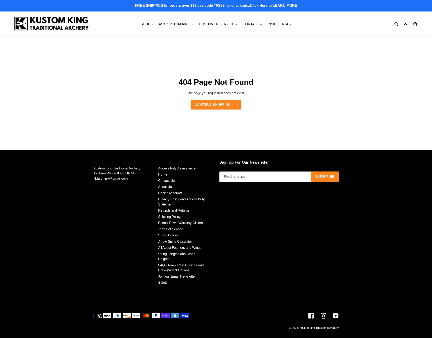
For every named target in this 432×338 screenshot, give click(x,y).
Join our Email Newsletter (177, 276)
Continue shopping (212, 104)
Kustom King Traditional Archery (319, 327)
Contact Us (166, 181)
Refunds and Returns (173, 210)
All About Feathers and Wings (179, 247)
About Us (165, 187)
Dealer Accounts (170, 193)
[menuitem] (147, 23)
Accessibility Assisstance (177, 168)
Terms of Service (170, 229)
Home (162, 174)
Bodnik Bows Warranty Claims (180, 223)
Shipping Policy (169, 217)
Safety (163, 282)
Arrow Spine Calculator (175, 241)
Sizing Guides (168, 235)
